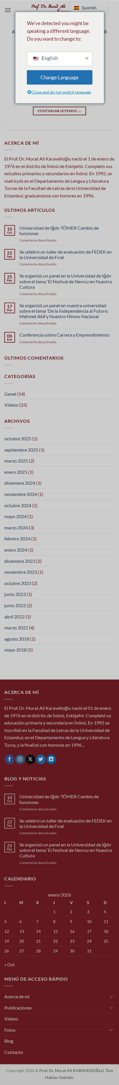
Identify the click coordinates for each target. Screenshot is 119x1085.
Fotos (10, 1030)
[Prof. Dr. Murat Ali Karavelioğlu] (59, 10)
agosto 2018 (16, 638)
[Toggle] (111, 996)
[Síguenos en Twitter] (41, 759)
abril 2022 (14, 616)
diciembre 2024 (19, 483)
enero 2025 (15, 472)
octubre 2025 (17, 438)
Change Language (59, 77)
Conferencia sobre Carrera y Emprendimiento (64, 334)
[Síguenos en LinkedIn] (51, 759)
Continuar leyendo (59, 111)
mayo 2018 (15, 649)
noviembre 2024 (20, 494)
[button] (7, 10)
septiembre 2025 (21, 449)
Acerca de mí (16, 996)
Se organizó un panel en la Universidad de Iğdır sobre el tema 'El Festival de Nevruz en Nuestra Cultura (65, 281)
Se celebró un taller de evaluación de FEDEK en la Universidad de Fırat (65, 254)
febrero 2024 (17, 538)
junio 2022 (15, 605)
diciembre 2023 (19, 561)
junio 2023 (15, 594)
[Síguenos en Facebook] (9, 759)
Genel (10, 394)
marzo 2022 (16, 627)
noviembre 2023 (20, 572)
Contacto (13, 1052)
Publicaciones (18, 1007)
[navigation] (88, 8)
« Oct (9, 964)
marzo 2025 (16, 460)
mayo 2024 (15, 516)
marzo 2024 (16, 527)
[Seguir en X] (30, 759)
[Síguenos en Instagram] (20, 759)
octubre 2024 (17, 505)
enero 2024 (15, 549)
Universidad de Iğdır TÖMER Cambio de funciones (59, 230)
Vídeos (11, 404)
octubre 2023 (17, 583)
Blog (8, 1041)
